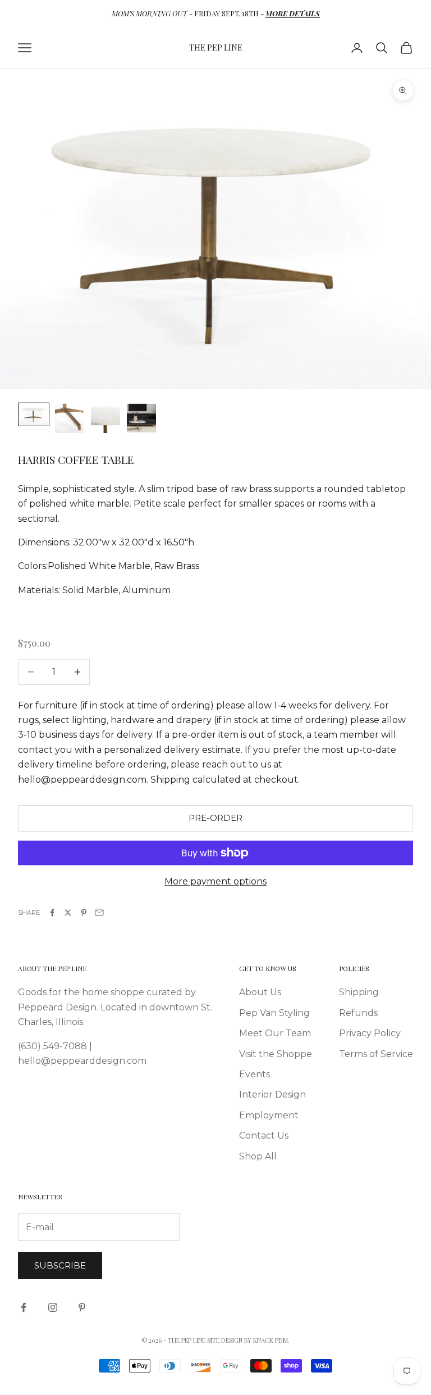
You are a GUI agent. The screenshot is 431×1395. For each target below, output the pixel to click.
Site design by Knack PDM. (248, 1340)
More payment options (215, 881)
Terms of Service (376, 1054)
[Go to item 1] (33, 415)
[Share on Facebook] (52, 912)
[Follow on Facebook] (23, 1307)
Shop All (258, 1156)
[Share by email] (99, 912)
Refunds (358, 1013)
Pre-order (215, 817)
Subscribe (60, 1265)
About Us (260, 992)
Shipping (359, 992)
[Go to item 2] (69, 418)
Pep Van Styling (274, 1013)
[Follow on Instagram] (52, 1307)
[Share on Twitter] (67, 912)
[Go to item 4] (141, 418)
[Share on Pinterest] (83, 912)
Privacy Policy (370, 1033)
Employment (269, 1115)
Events (254, 1074)
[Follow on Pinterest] (82, 1307)
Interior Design (272, 1094)
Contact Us (263, 1135)
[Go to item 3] (105, 418)
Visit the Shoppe (275, 1054)
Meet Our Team (275, 1033)
